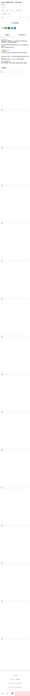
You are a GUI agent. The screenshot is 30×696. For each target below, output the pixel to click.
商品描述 (7, 34)
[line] (6, 28)
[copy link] (15, 28)
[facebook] (9, 28)
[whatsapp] (12, 28)
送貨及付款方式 (22, 34)
